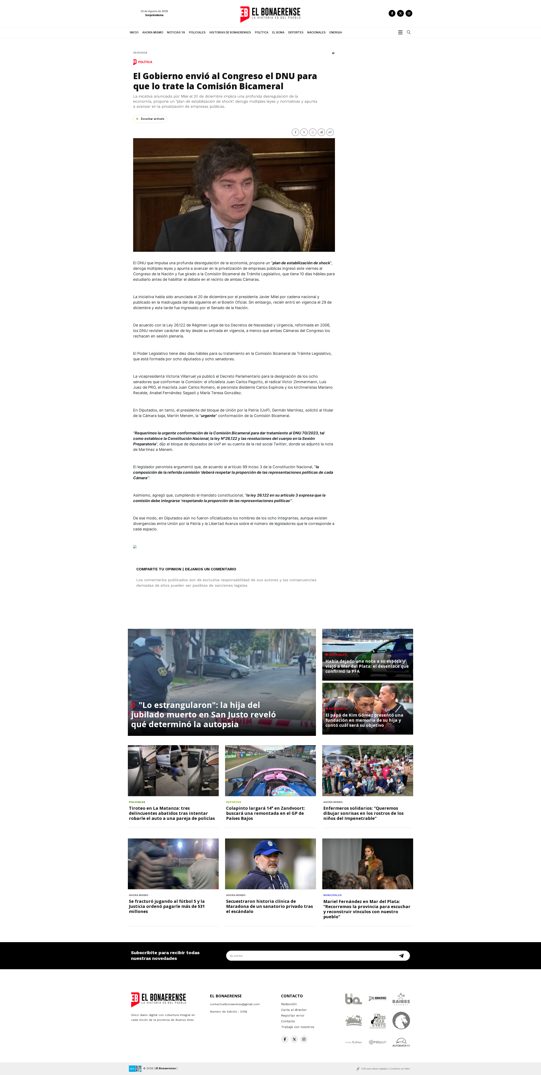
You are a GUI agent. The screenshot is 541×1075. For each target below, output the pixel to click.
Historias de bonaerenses (230, 32)
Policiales (197, 32)
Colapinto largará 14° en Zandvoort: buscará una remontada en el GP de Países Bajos (265, 813)
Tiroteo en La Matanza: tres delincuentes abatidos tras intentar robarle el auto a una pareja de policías (172, 813)
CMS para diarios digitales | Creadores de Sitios (385, 1068)
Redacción (289, 1004)
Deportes (295, 32)
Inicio (134, 32)
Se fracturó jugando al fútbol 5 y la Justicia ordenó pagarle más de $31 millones (167, 906)
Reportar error (293, 1015)
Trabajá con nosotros (297, 1027)
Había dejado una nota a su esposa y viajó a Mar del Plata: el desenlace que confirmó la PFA (367, 666)
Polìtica (261, 32)
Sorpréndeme (154, 15)
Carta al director (294, 1010)
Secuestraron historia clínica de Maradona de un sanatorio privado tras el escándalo (269, 906)
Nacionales (316, 32)
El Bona (278, 32)
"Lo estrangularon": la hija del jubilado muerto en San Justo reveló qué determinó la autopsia (203, 714)
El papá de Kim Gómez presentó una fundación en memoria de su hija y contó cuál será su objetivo (364, 720)
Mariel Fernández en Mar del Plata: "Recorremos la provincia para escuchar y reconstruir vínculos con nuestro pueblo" (366, 909)
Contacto (288, 1021)
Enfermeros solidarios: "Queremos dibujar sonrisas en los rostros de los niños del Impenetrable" (363, 813)
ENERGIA (335, 32)
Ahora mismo (152, 32)
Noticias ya (176, 32)
